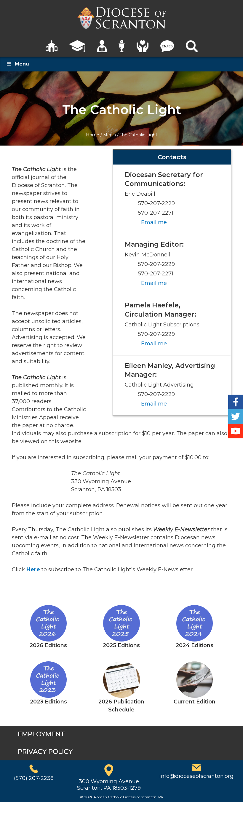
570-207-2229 (156, 203)
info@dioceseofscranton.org (196, 776)
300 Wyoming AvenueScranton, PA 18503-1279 (109, 784)
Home (92, 135)
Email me (154, 222)
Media (109, 135)
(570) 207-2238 (34, 778)
